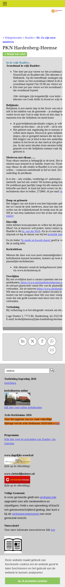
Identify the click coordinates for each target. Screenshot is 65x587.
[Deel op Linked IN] (22, 341)
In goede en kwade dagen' (36, 240)
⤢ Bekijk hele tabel (14, 54)
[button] (44, 572)
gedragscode (48, 497)
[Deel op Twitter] (32, 341)
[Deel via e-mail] (51, 350)
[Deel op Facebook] (42, 341)
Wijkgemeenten (13, 37)
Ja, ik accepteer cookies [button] (32, 580)
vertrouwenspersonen (26, 513)
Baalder (29, 37)
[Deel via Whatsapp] (51, 341)
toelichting (10, 383)
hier (53, 529)
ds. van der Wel (30, 231)
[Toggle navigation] (5, 3)
